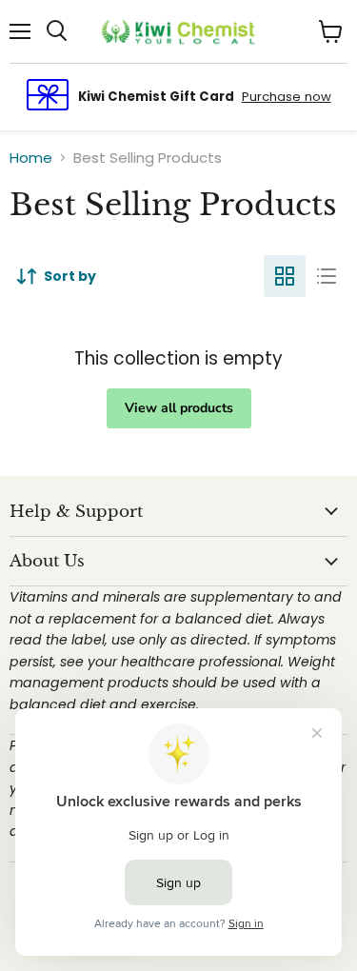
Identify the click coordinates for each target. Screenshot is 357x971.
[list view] (326, 276)
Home (31, 157)
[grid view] (285, 276)
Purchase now (286, 97)
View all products (179, 408)
